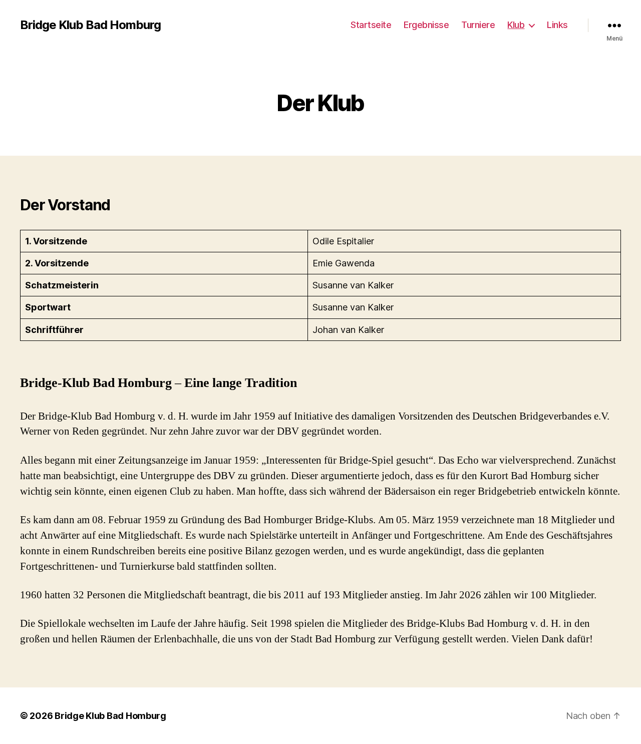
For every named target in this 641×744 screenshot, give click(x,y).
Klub (515, 25)
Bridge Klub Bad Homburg (90, 25)
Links (557, 25)
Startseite (371, 25)
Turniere (478, 25)
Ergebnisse (426, 25)
